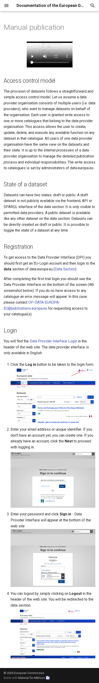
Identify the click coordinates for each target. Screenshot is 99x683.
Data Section (65, 269)
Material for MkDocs (31, 678)
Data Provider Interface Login (53, 341)
